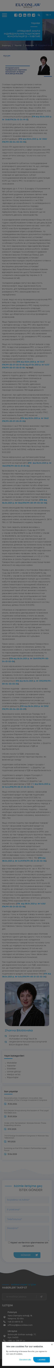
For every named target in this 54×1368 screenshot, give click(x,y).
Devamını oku (25, 1359)
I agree (41, 1360)
